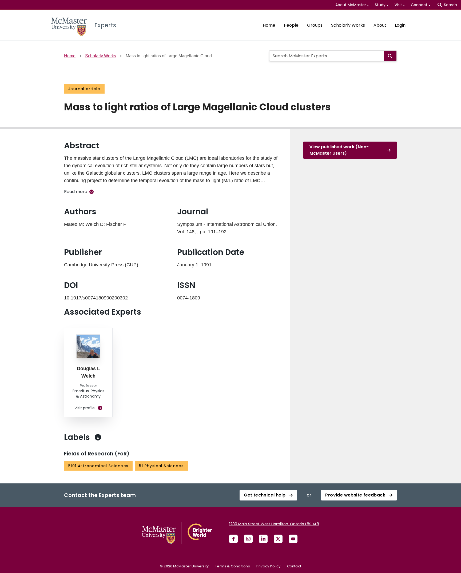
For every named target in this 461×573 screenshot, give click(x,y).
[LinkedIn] (263, 539)
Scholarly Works (348, 25)
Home (269, 25)
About (379, 25)
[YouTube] (293, 539)
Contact (294, 566)
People (291, 25)
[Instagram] (248, 539)
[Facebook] (233, 539)
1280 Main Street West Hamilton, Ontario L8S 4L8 (274, 524)
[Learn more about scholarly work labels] (98, 437)
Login (400, 25)
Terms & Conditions (232, 566)
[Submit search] (390, 56)
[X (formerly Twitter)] (278, 539)
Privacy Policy (268, 566)
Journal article (84, 88)
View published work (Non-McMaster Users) (339, 150)
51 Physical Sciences (161, 465)
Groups (315, 25)
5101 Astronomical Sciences (98, 465)
